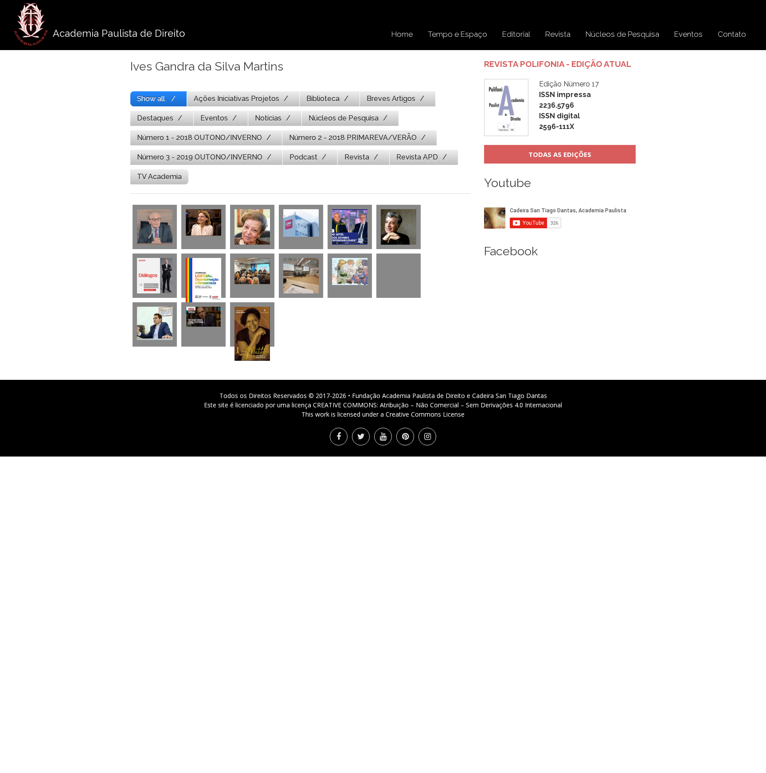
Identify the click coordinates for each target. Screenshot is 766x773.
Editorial (516, 34)
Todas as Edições (559, 154)
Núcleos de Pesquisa (622, 34)
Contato (732, 34)
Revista (558, 34)
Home (402, 34)
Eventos (688, 34)
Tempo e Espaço (457, 34)
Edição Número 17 (569, 105)
